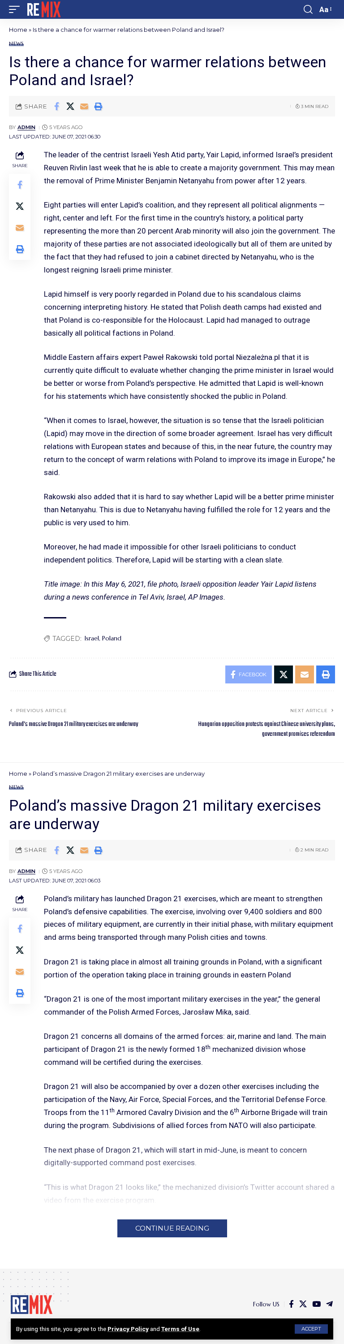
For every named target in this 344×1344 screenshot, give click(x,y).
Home (18, 29)
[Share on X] (70, 106)
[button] (311, 1329)
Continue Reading (172, 1228)
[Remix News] (43, 9)
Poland (111, 638)
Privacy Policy (128, 1328)
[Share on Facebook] (56, 106)
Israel (92, 638)
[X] (303, 1304)
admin (26, 127)
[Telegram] (329, 1304)
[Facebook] (291, 1304)
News (16, 43)
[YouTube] (316, 1304)
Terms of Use (180, 1328)
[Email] (84, 106)
